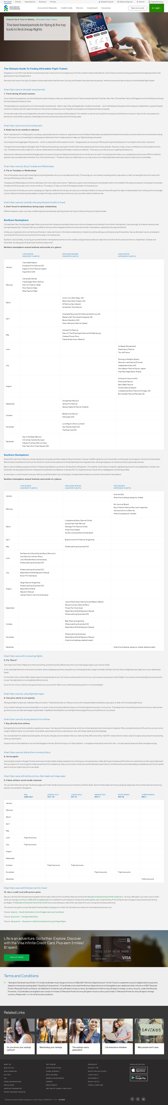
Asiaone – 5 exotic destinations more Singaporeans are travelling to (37, 912)
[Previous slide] (8, 1036)
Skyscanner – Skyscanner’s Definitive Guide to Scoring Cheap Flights (38, 921)
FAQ (5, 1078)
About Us (7, 1064)
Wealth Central (107, 2)
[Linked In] (143, 1099)
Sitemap (62, 1099)
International (30, 2)
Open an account (137, 8)
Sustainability (93, 1078)
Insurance (106, 8)
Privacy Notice (93, 1081)
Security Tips (93, 1068)
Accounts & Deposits (47, 8)
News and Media (52, 1074)
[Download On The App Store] (139, 1070)
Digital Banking (157, 2)
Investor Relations (53, 1068)
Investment (92, 8)
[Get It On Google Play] (139, 1078)
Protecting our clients (97, 1071)
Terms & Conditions (95, 1085)
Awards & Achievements (55, 1078)
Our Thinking (51, 1064)
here (28, 994)
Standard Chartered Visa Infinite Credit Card (105, 897)
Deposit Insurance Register (15, 1092)
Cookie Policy (93, 1074)
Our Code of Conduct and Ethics (58, 1088)
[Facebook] (132, 1099)
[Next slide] (160, 1036)
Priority (18, 2)
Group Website (51, 1085)
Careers (49, 1081)
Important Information (13, 1088)
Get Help (7, 1074)
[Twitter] (138, 1099)
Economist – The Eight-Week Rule (24, 917)
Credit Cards (66, 8)
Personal (7, 2)
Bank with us (9, 1068)
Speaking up (92, 1064)
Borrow (79, 8)
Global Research (52, 1071)
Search (142, 2)
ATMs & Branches (10, 1071)
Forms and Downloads (12, 1081)
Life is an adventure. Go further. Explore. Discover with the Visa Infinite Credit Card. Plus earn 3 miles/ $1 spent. (44, 943)
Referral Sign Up (126, 2)
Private (53, 2)
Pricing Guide (9, 1085)
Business (42, 2)
